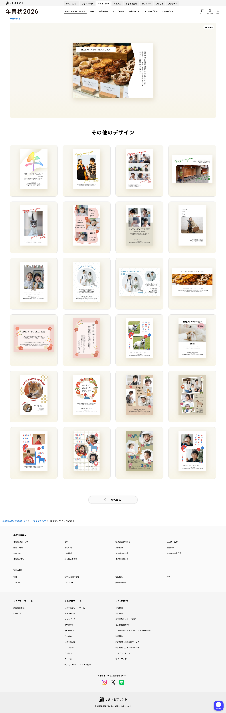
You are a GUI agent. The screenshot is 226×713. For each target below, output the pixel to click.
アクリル (159, 3)
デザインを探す (38, 520)
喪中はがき (69, 624)
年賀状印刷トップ (20, 541)
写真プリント (69, 613)
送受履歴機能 (121, 582)
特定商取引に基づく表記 (125, 619)
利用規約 (119, 636)
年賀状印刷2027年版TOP (14, 520)
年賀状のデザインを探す (75, 11)
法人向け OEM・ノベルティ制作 (77, 664)
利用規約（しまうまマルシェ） (128, 647)
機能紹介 (170, 547)
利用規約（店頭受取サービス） (128, 641)
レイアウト (69, 582)
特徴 (15, 576)
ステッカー (172, 3)
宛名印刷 (132, 11)
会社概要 (119, 607)
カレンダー (146, 3)
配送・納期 (103, 11)
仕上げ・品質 (118, 11)
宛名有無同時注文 (71, 576)
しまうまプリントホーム (74, 607)
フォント (17, 582)
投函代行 (119, 547)
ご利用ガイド (167, 11)
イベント (17, 553)
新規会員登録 (18, 607)
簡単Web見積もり (122, 541)
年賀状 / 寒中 (103, 3)
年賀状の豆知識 (121, 553)
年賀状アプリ (18, 558)
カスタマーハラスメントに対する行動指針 (133, 630)
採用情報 (119, 613)
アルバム (117, 3)
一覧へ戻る (15, 18)
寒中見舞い (69, 630)
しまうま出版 (131, 3)
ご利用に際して (121, 558)
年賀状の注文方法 (174, 553)
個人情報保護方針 (122, 624)
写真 (71, 3)
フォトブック (87, 3)
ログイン (17, 613)
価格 (92, 11)
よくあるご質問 (151, 11)
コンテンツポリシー (123, 653)
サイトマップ (121, 658)
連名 (168, 576)
